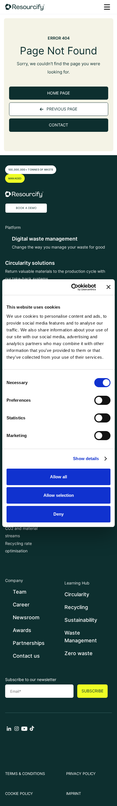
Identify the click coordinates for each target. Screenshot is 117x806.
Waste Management (80, 636)
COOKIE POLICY (19, 793)
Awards (22, 630)
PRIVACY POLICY (81, 774)
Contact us (26, 656)
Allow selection (58, 495)
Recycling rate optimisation (18, 547)
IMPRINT (73, 793)
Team (19, 592)
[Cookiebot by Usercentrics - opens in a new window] (72, 287)
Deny (58, 514)
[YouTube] (24, 730)
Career (21, 605)
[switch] (102, 400)
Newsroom (26, 617)
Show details (86, 458)
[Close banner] (108, 287)
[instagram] (16, 730)
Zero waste (78, 653)
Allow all (58, 476)
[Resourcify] (25, 7)
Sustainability (80, 620)
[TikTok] (32, 730)
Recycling (76, 607)
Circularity (76, 594)
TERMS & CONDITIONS (25, 774)
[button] (107, 7)
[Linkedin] (9, 730)
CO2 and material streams (21, 532)
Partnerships (29, 643)
